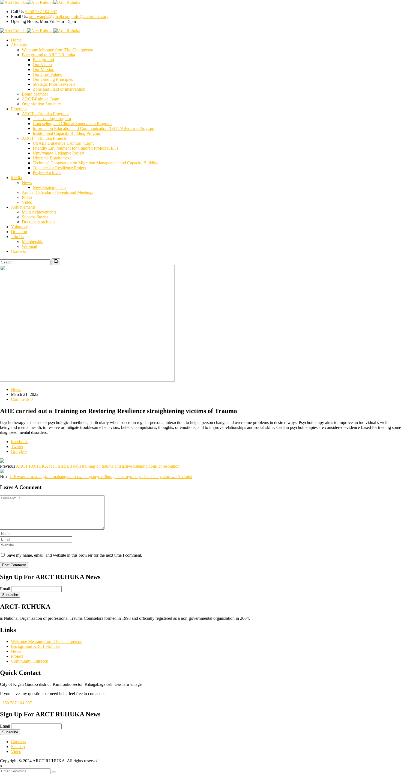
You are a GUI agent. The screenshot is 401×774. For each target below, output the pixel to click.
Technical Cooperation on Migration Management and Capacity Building (95, 163)
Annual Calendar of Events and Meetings (57, 192)
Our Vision (42, 64)
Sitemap (18, 746)
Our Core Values (47, 74)
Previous (7, 466)
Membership (32, 241)
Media (16, 177)
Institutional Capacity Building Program (67, 133)
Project (17, 656)
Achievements (23, 207)
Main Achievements (39, 212)
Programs (19, 108)
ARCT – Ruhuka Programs (45, 113)
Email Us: (19, 16)
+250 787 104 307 (41, 11)
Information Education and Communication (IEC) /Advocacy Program (93, 128)
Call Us (17, 11)
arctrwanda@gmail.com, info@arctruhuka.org (69, 16)
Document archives (38, 222)
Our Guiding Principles (53, 79)
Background (43, 59)
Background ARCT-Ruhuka (35, 646)
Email (5, 588)
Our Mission (43, 69)
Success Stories (35, 217)
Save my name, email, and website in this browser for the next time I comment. (74, 555)
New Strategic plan (49, 187)
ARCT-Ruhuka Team (40, 99)
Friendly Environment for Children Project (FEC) (75, 148)
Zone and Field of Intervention (59, 89)
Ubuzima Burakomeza (52, 158)
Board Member (35, 94)
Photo (27, 197)
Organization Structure (41, 104)
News (27, 182)
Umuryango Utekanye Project (58, 153)
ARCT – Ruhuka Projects (44, 138)
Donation (19, 231)
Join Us (17, 236)
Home (16, 40)
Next (4, 476)
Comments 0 (22, 399)
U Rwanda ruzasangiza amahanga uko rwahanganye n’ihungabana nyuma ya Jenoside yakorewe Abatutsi (101, 476)
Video (27, 202)
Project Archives (47, 172)
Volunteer (19, 226)
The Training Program (52, 118)
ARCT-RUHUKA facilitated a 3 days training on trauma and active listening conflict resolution (97, 466)
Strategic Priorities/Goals (54, 84)
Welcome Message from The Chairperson (57, 50)
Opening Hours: (25, 21)
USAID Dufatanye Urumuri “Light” (64, 143)
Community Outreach (29, 661)
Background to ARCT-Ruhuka (48, 54)
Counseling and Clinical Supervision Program (72, 123)
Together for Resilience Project (59, 167)
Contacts (18, 251)
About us (19, 45)
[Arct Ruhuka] (13, 2)
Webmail (29, 246)
